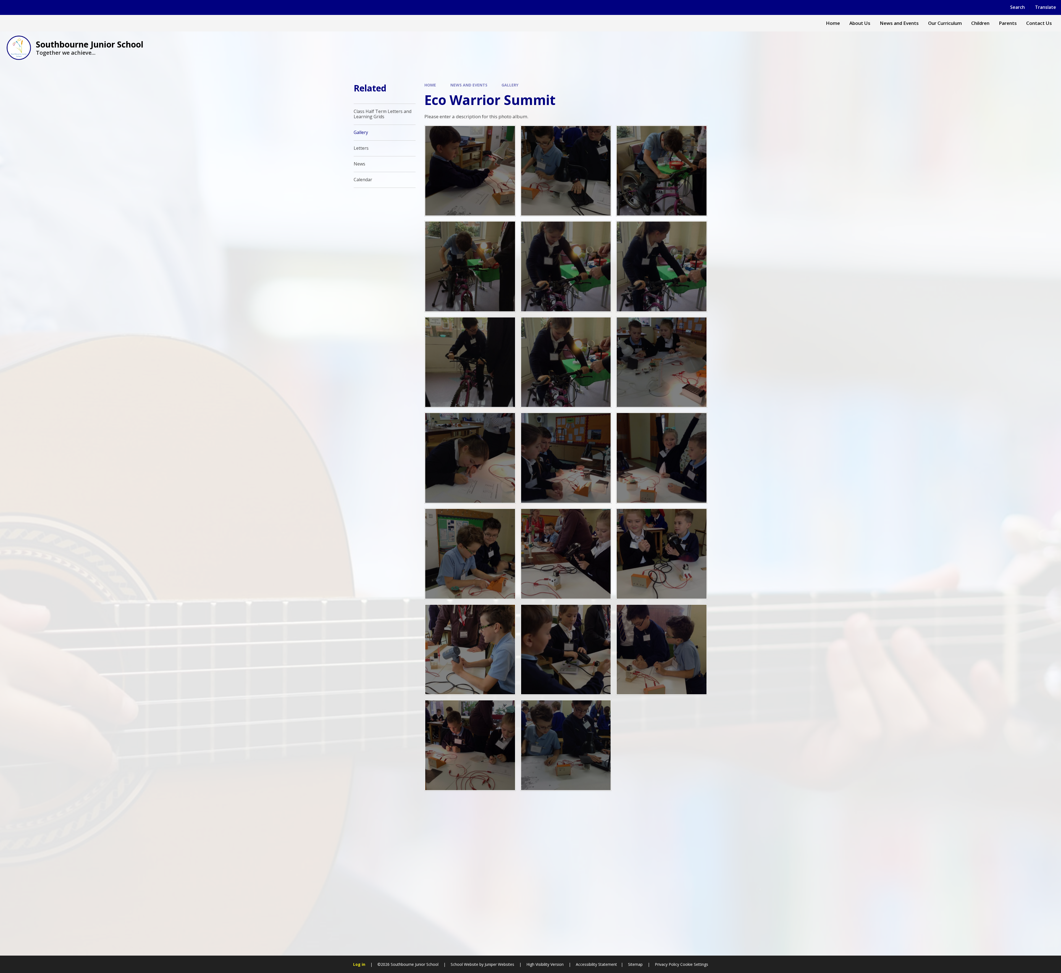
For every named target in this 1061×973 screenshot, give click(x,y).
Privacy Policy (667, 964)
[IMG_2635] (566, 362)
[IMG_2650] (662, 650)
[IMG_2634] (566, 266)
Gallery (509, 85)
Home (430, 85)
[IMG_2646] (566, 554)
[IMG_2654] (662, 362)
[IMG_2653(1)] (470, 458)
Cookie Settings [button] (694, 964)
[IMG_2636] (470, 266)
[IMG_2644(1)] (662, 458)
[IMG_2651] (470, 745)
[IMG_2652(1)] (566, 745)
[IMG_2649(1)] (566, 650)
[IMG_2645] (470, 554)
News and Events (468, 85)
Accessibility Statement (596, 964)
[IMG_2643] (566, 458)
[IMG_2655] (470, 171)
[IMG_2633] (662, 266)
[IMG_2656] (566, 171)
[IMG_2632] (470, 362)
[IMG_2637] (662, 171)
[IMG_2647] (662, 554)
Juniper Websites (499, 964)
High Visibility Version (545, 964)
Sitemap (635, 964)
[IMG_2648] (470, 650)
